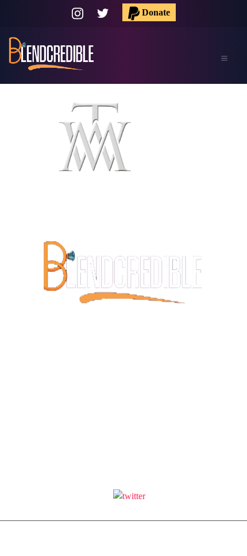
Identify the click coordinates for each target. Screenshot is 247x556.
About (123, 371)
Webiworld (140, 545)
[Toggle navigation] (224, 58)
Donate (155, 12)
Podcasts (124, 352)
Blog (123, 410)
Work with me (123, 391)
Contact (124, 430)
